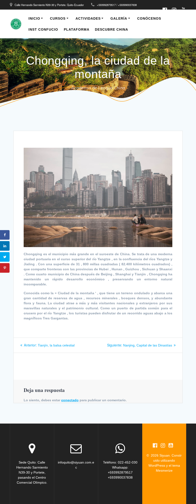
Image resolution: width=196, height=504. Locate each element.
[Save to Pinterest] (5, 268)
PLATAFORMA (76, 29)
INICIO (34, 18)
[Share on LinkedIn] (5, 246)
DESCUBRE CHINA (111, 29)
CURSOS (57, 18)
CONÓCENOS (149, 18)
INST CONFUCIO (43, 29)
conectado (70, 400)
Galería (118, 18)
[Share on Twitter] (5, 257)
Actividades (88, 18)
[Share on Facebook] (5, 235)
